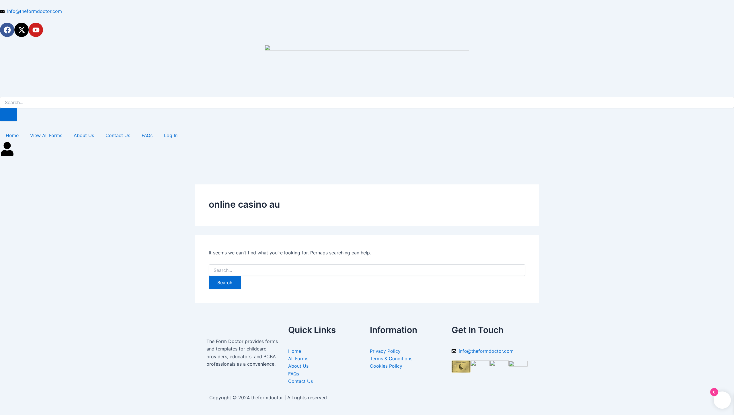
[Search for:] (367, 270)
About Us (84, 135)
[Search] (8, 114)
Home (12, 135)
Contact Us (118, 135)
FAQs (147, 135)
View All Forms (46, 135)
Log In (170, 135)
